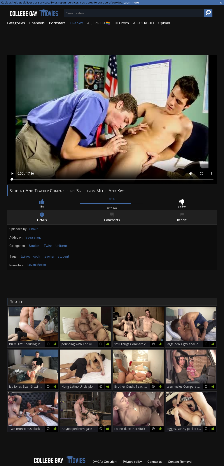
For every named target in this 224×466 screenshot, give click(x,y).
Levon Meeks (37, 265)
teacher (48, 256)
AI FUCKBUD (143, 23)
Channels (37, 23)
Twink (48, 246)
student (63, 256)
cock (36, 256)
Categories (16, 23)
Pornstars (57, 23)
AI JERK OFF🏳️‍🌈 (98, 23)
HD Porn (122, 23)
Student (34, 246)
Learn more (131, 2)
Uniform (61, 246)
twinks (25, 256)
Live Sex (76, 23)
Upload (164, 23)
